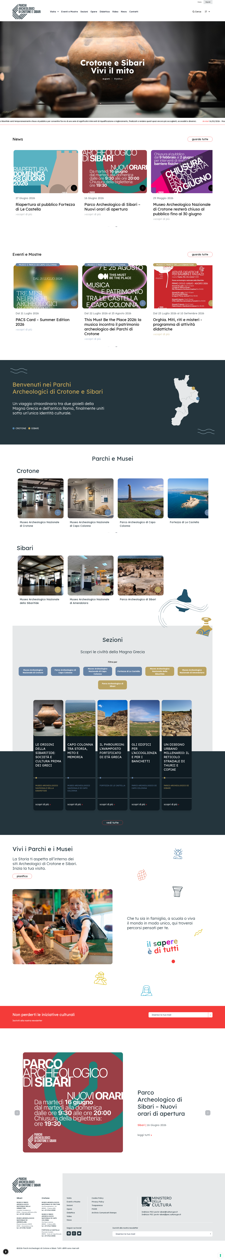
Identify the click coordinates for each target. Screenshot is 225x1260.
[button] (58, 512)
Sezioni (70, 1205)
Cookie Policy (97, 1198)
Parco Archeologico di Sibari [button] (112, 684)
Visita (69, 1198)
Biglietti (106, 79)
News (69, 1220)
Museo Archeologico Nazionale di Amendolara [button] (192, 671)
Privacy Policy (98, 1202)
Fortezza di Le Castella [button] (129, 671)
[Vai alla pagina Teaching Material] (174, 961)
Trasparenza (97, 1205)
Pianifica (118, 79)
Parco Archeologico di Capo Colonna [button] (65, 671)
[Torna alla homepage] (29, 11)
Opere (69, 1209)
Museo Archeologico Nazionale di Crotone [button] (33, 671)
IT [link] (206, 11)
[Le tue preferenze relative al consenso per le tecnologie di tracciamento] (220, 1255)
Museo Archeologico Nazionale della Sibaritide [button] (160, 671)
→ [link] (116, 226)
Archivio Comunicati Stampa (104, 1213)
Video (69, 1216)
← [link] (108, 226)
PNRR (94, 1209)
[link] (69, 11)
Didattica (71, 1213)
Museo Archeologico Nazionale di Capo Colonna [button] (97, 671)
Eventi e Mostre (73, 1202)
